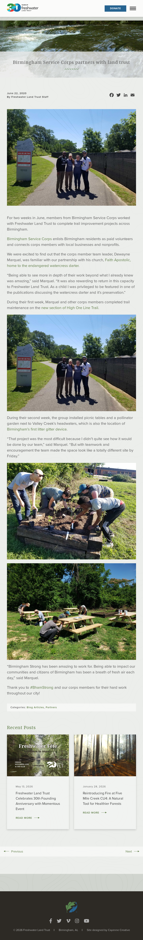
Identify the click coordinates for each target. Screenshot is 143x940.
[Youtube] (86, 921)
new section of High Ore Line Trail (69, 308)
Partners (51, 707)
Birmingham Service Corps (29, 239)
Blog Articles (35, 707)
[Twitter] (59, 921)
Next (129, 851)
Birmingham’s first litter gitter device (37, 429)
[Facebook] (50, 921)
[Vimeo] (68, 921)
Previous (17, 851)
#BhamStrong (41, 687)
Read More (24, 817)
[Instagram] (77, 921)
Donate (115, 8)
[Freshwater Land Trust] (22, 8)
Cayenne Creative (119, 930)
